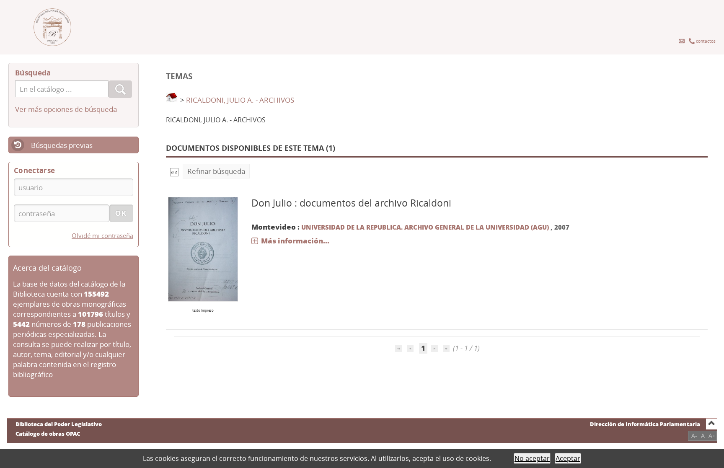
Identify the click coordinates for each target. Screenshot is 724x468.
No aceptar (532, 458)
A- (694, 436)
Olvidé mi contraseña (102, 235)
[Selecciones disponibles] (174, 171)
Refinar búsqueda (216, 171)
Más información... (295, 241)
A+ (712, 436)
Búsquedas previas (62, 145)
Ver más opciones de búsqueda (66, 109)
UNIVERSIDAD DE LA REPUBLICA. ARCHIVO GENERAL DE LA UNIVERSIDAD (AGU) (426, 227)
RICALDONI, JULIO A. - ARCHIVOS (240, 100)
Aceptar (568, 458)
